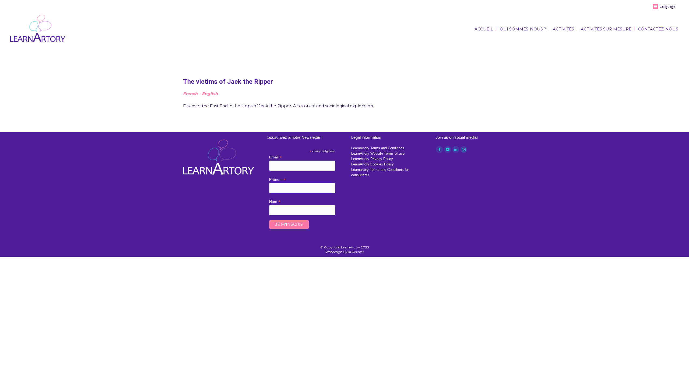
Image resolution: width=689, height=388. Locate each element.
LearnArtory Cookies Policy (372, 164)
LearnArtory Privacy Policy (372, 159)
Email (275, 157)
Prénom (277, 179)
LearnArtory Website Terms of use (378, 153)
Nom (274, 201)
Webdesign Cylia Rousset (344, 252)
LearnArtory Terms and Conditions (377, 148)
